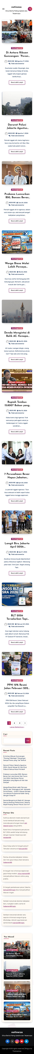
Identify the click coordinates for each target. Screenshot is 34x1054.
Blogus (27, 1048)
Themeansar (16, 1051)
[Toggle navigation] (3, 9)
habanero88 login (9, 906)
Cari (5, 734)
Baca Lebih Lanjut (17, 82)
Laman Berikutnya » (17, 727)
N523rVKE (11, 61)
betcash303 (23, 849)
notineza (16, 7)
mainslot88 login (18, 923)
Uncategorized (17, 48)
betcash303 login (9, 890)
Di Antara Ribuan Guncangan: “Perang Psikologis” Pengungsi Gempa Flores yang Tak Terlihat (14, 758)
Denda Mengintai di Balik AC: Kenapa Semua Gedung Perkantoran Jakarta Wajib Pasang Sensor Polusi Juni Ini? (16, 802)
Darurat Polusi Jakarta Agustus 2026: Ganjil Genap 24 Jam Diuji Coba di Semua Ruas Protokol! (15, 767)
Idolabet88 (7, 837)
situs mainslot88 (24, 873)
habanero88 (7, 862)
